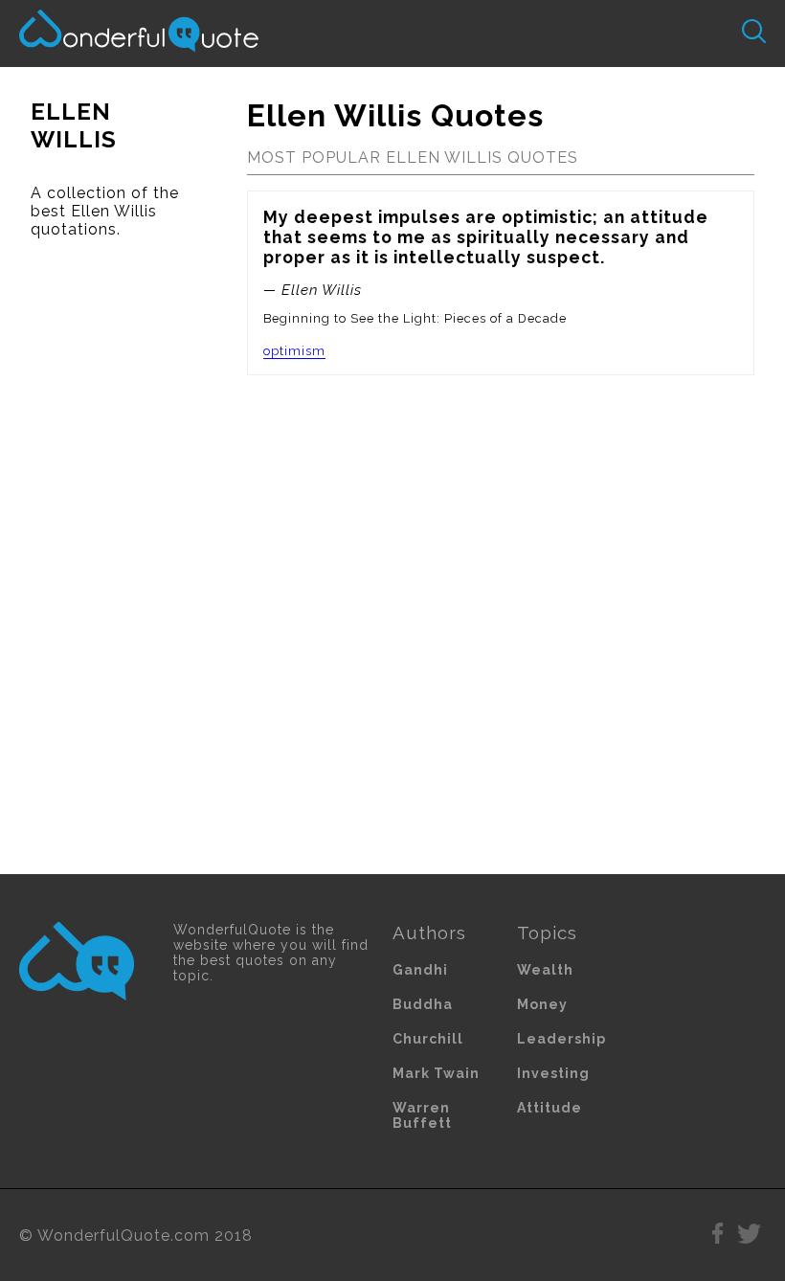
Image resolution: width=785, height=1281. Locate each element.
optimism (294, 351)
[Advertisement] (108, 556)
